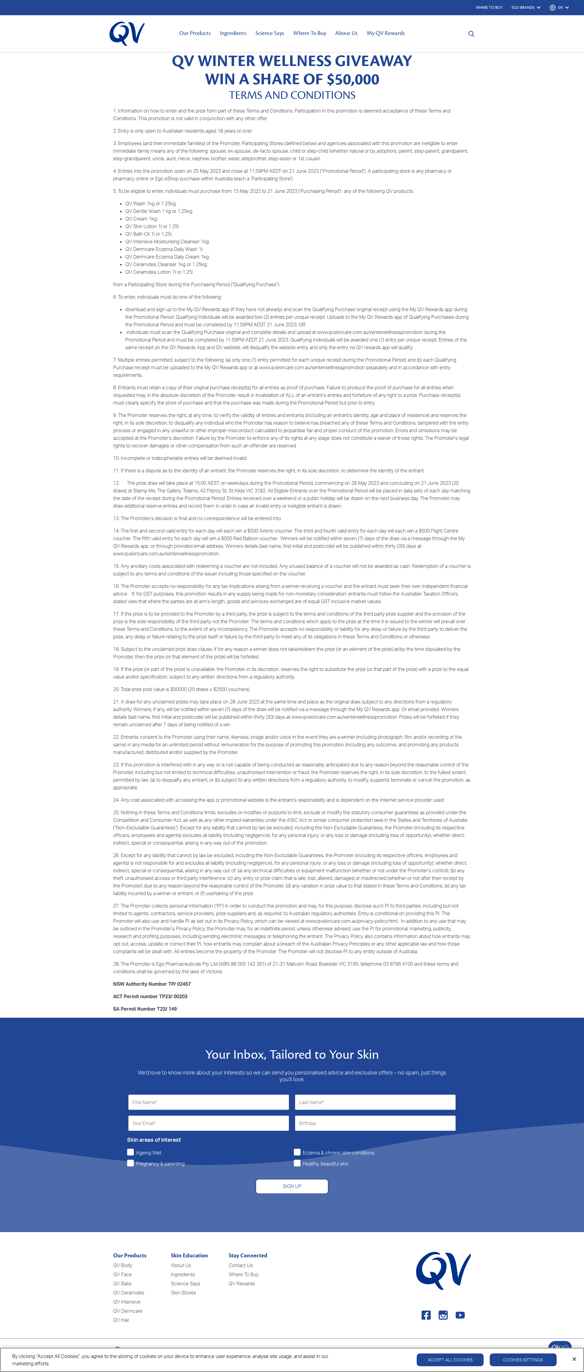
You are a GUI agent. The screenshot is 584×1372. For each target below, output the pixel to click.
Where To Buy (309, 33)
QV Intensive (127, 1302)
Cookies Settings (523, 1359)
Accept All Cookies (450, 1359)
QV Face (122, 1274)
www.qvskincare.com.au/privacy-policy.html (352, 921)
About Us (346, 33)
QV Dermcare (127, 1311)
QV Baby (122, 1283)
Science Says (269, 33)
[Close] (574, 1359)
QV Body (122, 1265)
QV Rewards (242, 1283)
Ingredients (233, 33)
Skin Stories (183, 1293)
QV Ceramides (128, 1293)
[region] (292, 1360)
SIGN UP (292, 1186)
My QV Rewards (386, 33)
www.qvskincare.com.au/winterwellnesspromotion (370, 332)
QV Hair (121, 1320)
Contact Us (241, 1265)
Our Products (195, 33)
